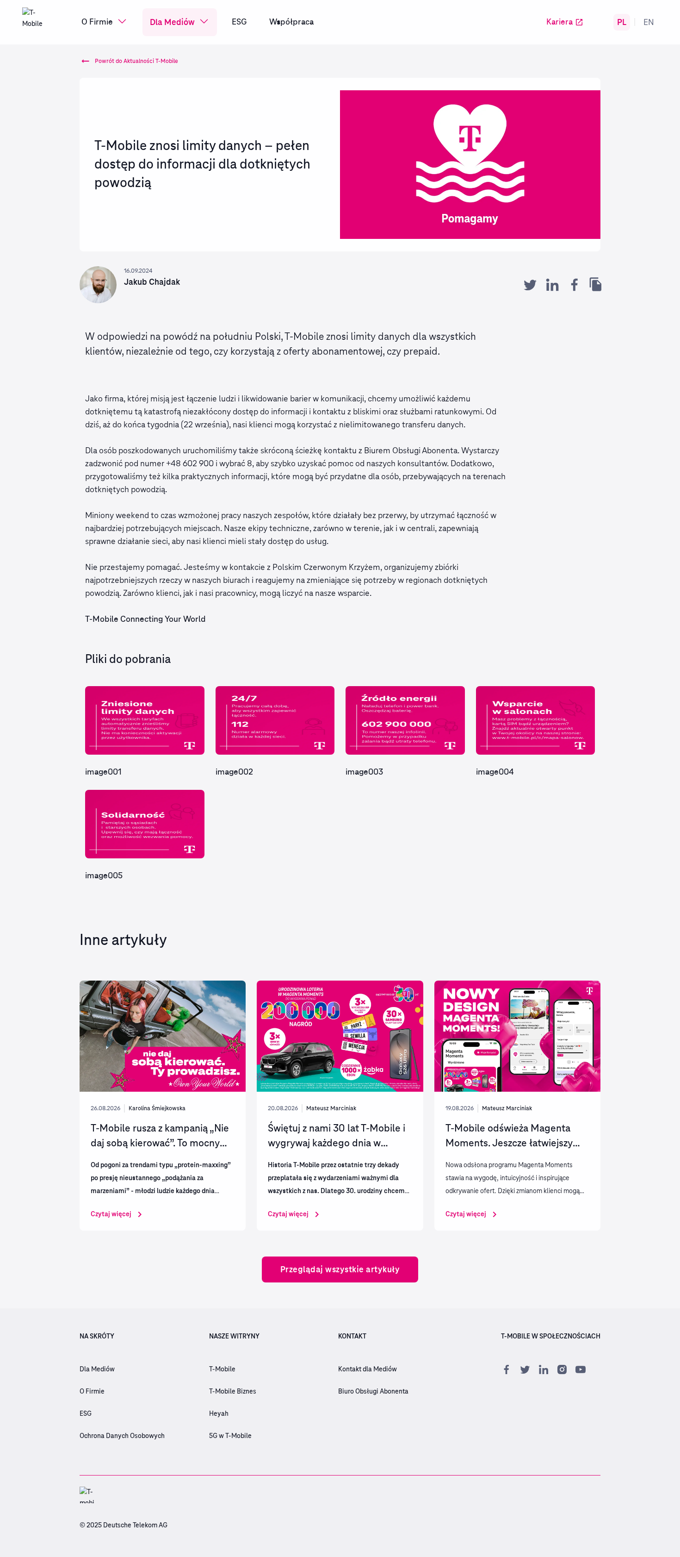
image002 (234, 772)
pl (621, 22)
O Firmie (97, 22)
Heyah (219, 1414)
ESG (239, 22)
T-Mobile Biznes (232, 1391)
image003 (364, 772)
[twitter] (530, 284)
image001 (103, 772)
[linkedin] (552, 284)
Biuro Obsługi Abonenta (373, 1391)
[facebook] (574, 284)
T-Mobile (222, 1369)
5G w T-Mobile (230, 1436)
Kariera (559, 22)
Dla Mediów (172, 22)
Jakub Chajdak (152, 281)
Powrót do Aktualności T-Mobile (136, 61)
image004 (495, 772)
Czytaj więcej (111, 1214)
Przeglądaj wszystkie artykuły (340, 1269)
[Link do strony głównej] (37, 22)
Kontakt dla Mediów (367, 1369)
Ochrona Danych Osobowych (122, 1436)
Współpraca (291, 22)
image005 (104, 876)
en (648, 22)
